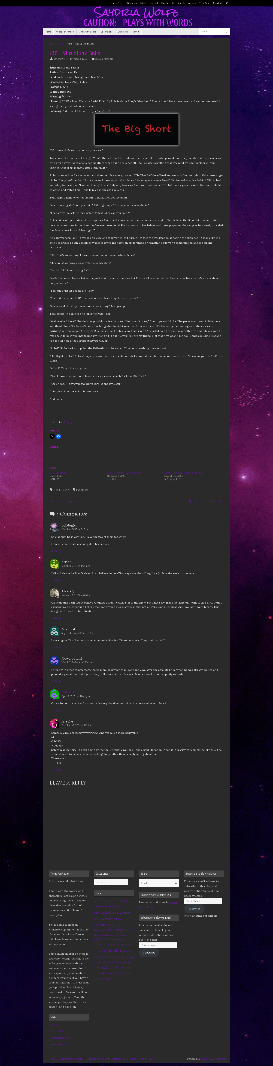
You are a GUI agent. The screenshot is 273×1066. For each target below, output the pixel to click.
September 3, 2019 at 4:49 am (78, 633)
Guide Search (118, 939)
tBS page (67, 422)
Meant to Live (117, 945)
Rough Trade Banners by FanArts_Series (184, 473)
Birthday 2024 (117, 906)
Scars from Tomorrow (104, 962)
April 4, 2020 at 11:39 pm (75, 696)
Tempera (206, 1058)
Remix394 (116, 957)
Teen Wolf (204, 3)
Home (52, 1058)
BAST (124, 901)
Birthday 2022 (101, 906)
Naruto (100, 952)
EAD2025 (119, 930)
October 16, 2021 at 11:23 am (77, 725)
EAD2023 (99, 930)
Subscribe (149, 952)
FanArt (151, 1058)
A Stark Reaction (114, 902)
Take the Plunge (126, 962)
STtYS (116, 962)
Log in (54, 1025)
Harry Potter (117, 3)
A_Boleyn (68, 692)
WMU (106, 979)
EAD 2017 (124, 919)
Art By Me (103, 902)
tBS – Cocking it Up (66, 501)
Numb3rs (107, 58)
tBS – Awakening (58, 473)
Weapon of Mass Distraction (112, 973)
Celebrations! (118, 1058)
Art (96, 901)
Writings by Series (97, 1058)
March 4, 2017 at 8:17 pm (75, 529)
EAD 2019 (111, 925)
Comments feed (60, 1037)
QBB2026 (105, 957)
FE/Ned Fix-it (102, 939)
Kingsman (132, 3)
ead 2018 (100, 925)
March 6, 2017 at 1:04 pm (75, 566)
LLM (108, 944)
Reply (57, 551)
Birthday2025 (101, 913)
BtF (102, 919)
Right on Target (128, 957)
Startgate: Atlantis (187, 3)
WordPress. (220, 1058)
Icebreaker (99, 944)
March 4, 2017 (82, 58)
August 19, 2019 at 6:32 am (76, 595)
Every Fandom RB (121, 935)
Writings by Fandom (71, 1058)
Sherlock (218, 3)
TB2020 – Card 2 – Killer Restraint (124, 473)
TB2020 (100, 967)
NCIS (143, 3)
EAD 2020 (120, 925)
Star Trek (153, 3)
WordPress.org (59, 1044)
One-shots (114, 950)
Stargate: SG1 (168, 3)
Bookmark (82, 489)
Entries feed (57, 1031)
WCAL (96, 974)
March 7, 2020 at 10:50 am (76, 662)
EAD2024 (109, 930)
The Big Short (62, 489)
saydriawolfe (61, 58)
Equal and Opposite (107, 935)
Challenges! (137, 1058)
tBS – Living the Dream (204, 501)
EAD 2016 (112, 919)
